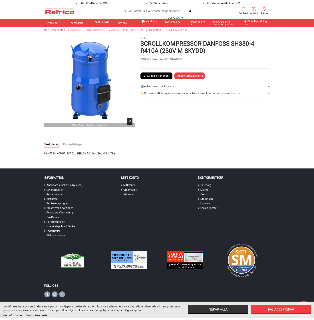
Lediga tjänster (209, 208)
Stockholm (206, 198)
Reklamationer (55, 194)
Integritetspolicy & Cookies (62, 226)
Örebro (204, 194)
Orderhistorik (130, 189)
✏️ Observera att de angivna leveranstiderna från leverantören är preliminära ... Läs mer (190, 93)
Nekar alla (218, 309)
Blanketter (53, 198)
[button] (79, 23)
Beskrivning (51, 144)
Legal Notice (54, 230)
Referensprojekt (56, 221)
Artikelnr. (144, 59)
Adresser (128, 194)
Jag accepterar (281, 309)
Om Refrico (53, 217)
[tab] (205, 86)
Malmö (204, 189)
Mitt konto (129, 185)
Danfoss (144, 38)
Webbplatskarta (56, 235)
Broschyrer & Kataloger (60, 208)
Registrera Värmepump (60, 212)
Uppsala (205, 203)
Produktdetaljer (72, 144)
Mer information (13, 315)
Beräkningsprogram (58, 203)
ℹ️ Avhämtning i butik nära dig (157, 86)
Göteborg (205, 185)
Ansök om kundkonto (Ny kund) (64, 185)
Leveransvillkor (55, 189)
